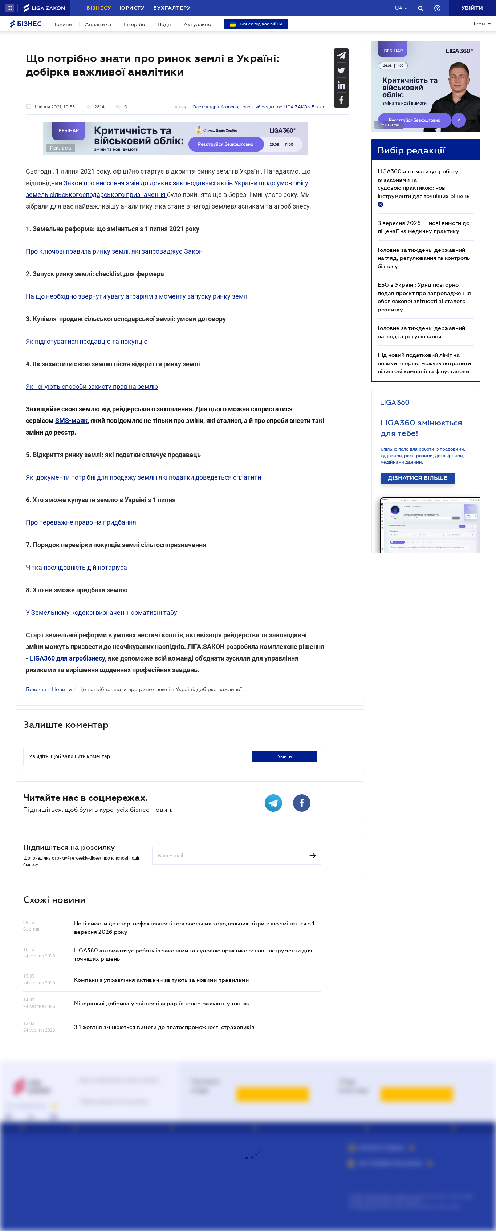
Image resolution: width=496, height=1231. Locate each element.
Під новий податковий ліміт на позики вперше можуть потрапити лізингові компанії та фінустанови (424, 362)
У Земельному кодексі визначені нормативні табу (101, 612)
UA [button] (399, 8)
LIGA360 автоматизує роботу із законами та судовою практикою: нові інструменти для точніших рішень (423, 187)
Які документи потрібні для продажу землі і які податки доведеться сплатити (143, 477)
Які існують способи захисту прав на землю (92, 386)
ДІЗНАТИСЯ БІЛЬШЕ (417, 478)
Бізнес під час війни (260, 24)
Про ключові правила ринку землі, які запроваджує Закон (114, 251)
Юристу (132, 8)
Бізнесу (98, 8)
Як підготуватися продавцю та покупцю (87, 341)
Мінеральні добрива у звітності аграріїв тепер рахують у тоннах (162, 1003)
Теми (479, 24)
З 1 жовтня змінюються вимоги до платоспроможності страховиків (164, 1027)
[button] (9, 8)
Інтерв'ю (134, 24)
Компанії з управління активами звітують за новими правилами (161, 979)
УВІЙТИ (285, 756)
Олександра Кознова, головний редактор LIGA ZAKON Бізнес (258, 106)
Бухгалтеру (172, 8)
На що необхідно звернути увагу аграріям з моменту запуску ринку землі (137, 296)
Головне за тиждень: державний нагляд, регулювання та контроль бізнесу (424, 257)
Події (164, 24)
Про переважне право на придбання (81, 522)
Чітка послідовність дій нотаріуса (76, 567)
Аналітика (98, 24)
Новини (62, 24)
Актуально (197, 24)
